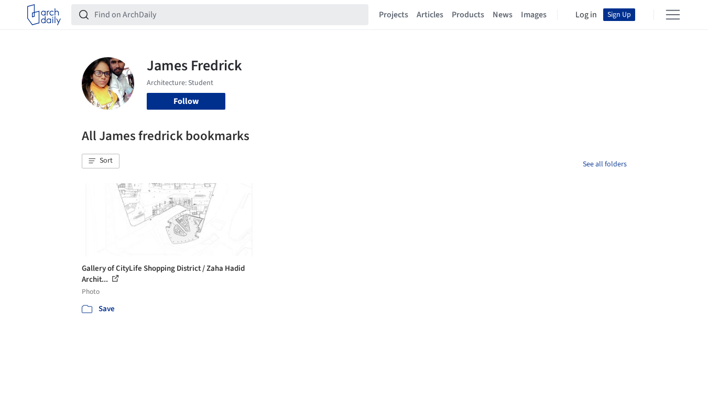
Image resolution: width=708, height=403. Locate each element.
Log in (586, 14)
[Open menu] (673, 14)
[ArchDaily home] (44, 14)
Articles (430, 14)
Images (534, 14)
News (503, 14)
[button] (100, 161)
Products (468, 14)
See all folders (605, 164)
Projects (393, 14)
